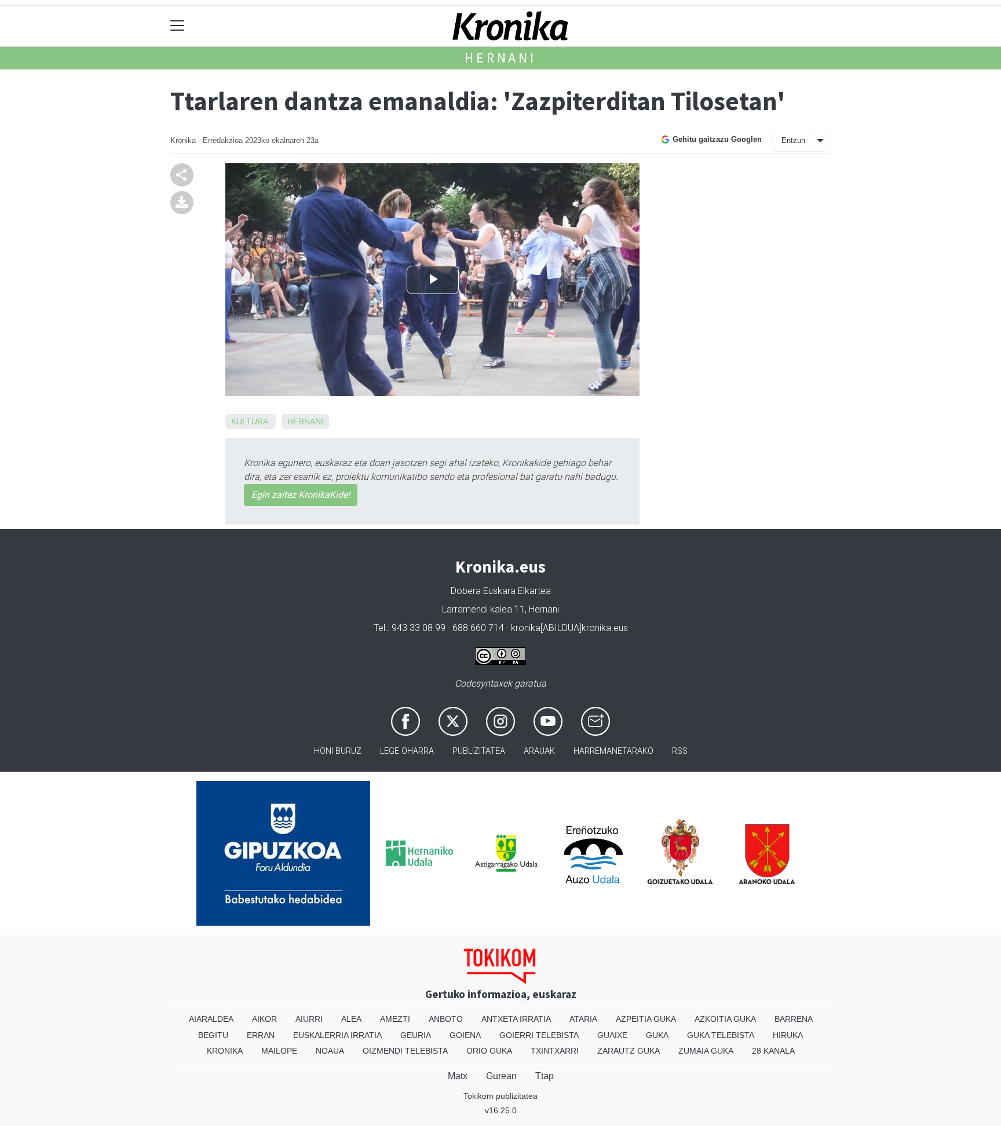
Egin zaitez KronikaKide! (300, 494)
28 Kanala (773, 1050)
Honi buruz (337, 751)
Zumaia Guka (705, 1050)
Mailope (279, 1050)
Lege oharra (407, 751)
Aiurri (309, 1019)
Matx (457, 1076)
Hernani (500, 58)
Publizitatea (478, 751)
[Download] (181, 201)
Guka (657, 1035)
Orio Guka (489, 1050)
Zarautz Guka (628, 1050)
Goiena (465, 1035)
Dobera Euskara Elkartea (501, 590)
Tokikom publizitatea (500, 1096)
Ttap (544, 1076)
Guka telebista (720, 1035)
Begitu (213, 1035)
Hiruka (788, 1035)
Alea (351, 1019)
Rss (680, 751)
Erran (261, 1035)
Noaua (330, 1050)
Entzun (793, 140)
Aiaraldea (211, 1019)
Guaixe (612, 1035)
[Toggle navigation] (177, 26)
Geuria (415, 1035)
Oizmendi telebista (405, 1050)
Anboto (446, 1019)
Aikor (264, 1019)
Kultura (249, 421)
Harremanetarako (613, 751)
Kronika (225, 1050)
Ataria (583, 1019)
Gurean (501, 1076)
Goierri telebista (539, 1035)
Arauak (539, 751)
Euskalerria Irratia (337, 1035)
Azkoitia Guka (725, 1019)
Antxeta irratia (516, 1019)
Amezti (395, 1019)
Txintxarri (555, 1050)
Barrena (794, 1019)
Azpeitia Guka (646, 1019)
